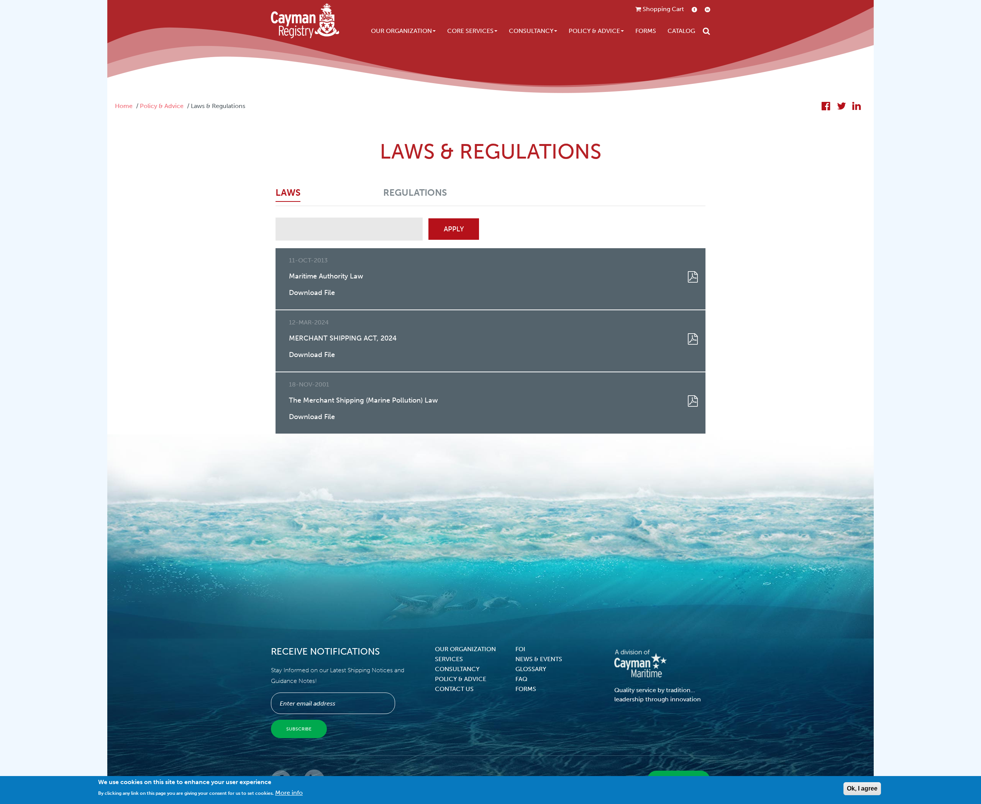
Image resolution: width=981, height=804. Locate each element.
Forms (645, 30)
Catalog (681, 30)
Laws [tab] (288, 192)
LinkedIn (707, 9)
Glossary (530, 669)
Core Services (470, 30)
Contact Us (454, 689)
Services (449, 659)
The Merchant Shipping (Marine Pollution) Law (363, 400)
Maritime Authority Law (326, 276)
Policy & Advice (594, 30)
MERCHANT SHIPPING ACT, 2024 (343, 338)
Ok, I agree (862, 788)
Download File (312, 292)
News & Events (538, 659)
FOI (520, 649)
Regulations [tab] (415, 192)
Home (124, 106)
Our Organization (401, 30)
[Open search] (706, 31)
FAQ (521, 679)
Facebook (694, 9)
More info (289, 792)
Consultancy (531, 30)
